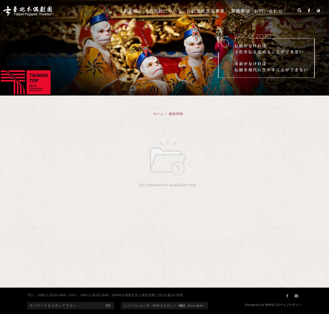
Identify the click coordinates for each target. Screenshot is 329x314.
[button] (299, 11)
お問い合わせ (268, 11)
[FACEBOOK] (288, 296)
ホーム (158, 114)
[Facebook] (309, 11)
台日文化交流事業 (205, 11)
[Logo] (27, 11)
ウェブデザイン (291, 305)
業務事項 (240, 11)
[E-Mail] (297, 296)
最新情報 (176, 114)
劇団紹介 (133, 11)
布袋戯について (166, 11)
